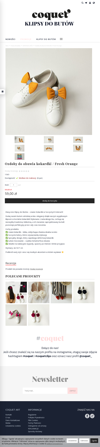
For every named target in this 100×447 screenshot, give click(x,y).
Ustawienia (72, 440)
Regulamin (32, 415)
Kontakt (8, 415)
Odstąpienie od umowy (37, 426)
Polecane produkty (22, 276)
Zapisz (73, 390)
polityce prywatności (55, 443)
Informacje (35, 409)
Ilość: (7, 185)
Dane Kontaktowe (12, 420)
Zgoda (94, 440)
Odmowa (84, 440)
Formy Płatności (34, 423)
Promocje (25, 39)
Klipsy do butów (46, 39)
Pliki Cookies (33, 420)
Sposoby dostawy (35, 431)
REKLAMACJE (33, 428)
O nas (7, 417)
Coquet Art (12, 409)
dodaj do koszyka (49, 200)
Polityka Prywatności (36, 417)
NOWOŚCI (10, 39)
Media (7, 423)
